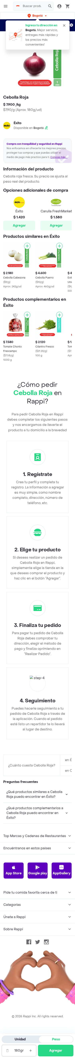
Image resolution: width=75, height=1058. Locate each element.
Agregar (19, 225)
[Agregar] (27, 246)
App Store (14, 873)
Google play (37, 873)
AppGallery (61, 873)
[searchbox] (33, 6)
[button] (37, 15)
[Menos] (7, 1051)
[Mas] (31, 1051)
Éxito (17, 123)
